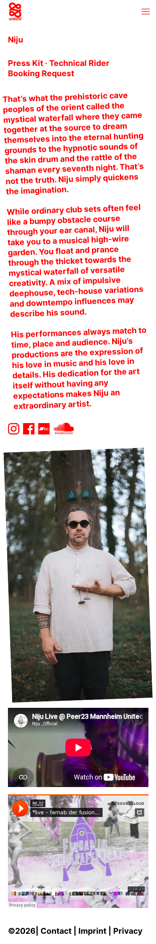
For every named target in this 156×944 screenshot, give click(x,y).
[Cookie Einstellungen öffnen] (14, 933)
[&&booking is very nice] (15, 11)
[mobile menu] (145, 11)
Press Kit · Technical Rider (58, 63)
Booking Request (41, 73)
